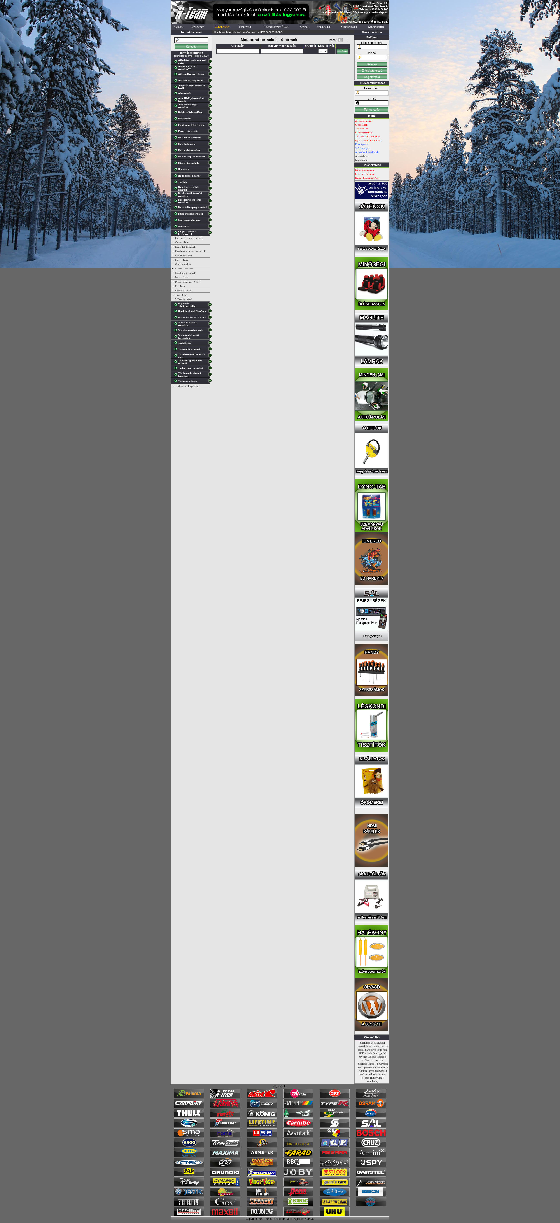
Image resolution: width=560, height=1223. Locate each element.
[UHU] (335, 1215)
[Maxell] (225, 1215)
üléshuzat (365, 1042)
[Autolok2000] (371, 476)
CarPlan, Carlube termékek (188, 238)
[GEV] (225, 1205)
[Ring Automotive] (189, 1156)
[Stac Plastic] (335, 1116)
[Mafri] (371, 1205)
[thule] (189, 1116)
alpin (373, 1042)
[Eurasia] (371, 1116)
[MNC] (262, 1215)
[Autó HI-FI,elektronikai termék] (176, 100)
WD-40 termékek (184, 299)
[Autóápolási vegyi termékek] (176, 106)
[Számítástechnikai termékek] (176, 324)
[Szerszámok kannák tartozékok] (176, 337)
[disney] (189, 1185)
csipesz (384, 1046)
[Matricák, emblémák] (176, 221)
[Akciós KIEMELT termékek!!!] (176, 68)
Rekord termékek (184, 290)
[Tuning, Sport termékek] (176, 369)
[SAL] (371, 1126)
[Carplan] (335, 1097)
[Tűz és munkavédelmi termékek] (176, 375)
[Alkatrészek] (176, 94)
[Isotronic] (298, 1205)
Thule (373, 1077)
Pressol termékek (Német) (188, 281)
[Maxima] (225, 1156)
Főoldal (218, 32)
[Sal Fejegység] (371, 640)
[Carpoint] (189, 1106)
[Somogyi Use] (262, 1136)
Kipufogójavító (366, 1070)
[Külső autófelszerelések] (176, 214)
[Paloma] (189, 1097)
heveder (363, 1056)
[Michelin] (262, 1175)
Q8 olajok (180, 286)
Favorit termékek (183, 255)
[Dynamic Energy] (225, 1185)
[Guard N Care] (335, 1185)
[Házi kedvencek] (176, 144)
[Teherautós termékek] (176, 350)
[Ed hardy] (335, 1165)
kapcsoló (382, 1056)
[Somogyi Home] (225, 1136)
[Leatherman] (335, 1205)
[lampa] (225, 1106)
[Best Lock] (335, 1175)
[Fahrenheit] (189, 1205)
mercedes (383, 1063)
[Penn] (298, 1195)
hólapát (371, 1053)
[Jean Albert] (371, 1185)
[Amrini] (371, 1156)
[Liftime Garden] (225, 1195)
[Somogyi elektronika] (335, 1126)
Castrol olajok (182, 242)
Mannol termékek (184, 268)
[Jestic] (189, 1195)
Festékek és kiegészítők (187, 386)
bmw (369, 1046)
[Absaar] (335, 1156)
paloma (368, 1067)
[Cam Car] (225, 1165)
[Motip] (298, 1106)
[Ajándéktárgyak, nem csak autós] (176, 62)
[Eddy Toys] (262, 1185)
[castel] (371, 1175)
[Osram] (371, 1106)
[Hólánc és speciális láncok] (176, 157)
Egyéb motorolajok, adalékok (190, 251)
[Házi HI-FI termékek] (176, 138)
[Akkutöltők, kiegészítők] (176, 81)
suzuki (368, 1074)
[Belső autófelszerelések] (176, 113)
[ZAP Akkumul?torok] (189, 1175)
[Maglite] (189, 1215)
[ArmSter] (262, 1156)
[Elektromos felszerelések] (176, 125)
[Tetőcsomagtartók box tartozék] (176, 362)
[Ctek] (189, 1165)
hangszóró (381, 1053)
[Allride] (298, 1097)
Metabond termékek (185, 273)
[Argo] (189, 1146)
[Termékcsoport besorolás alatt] (176, 356)
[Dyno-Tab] (262, 1165)
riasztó (384, 1067)
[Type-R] (335, 1106)
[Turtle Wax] (225, 1116)
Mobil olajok (181, 277)
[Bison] (371, 1195)
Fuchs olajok (181, 260)
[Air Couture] (298, 1146)
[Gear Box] (298, 1185)
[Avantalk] (298, 1136)
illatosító (372, 1056)
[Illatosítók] (176, 170)
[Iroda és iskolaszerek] (176, 176)
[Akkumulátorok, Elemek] (176, 75)
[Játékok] (176, 183)
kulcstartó (362, 1063)
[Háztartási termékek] (176, 151)
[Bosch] (371, 1136)
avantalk (361, 1046)
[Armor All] (262, 1146)
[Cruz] (371, 1146)
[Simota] (189, 1126)
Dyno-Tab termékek (185, 246)
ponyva (376, 1067)
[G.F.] (335, 1146)
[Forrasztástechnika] (176, 132)
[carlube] (298, 1126)
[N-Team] (225, 1097)
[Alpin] (262, 1097)
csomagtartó (364, 1049)
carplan (376, 1046)
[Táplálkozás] (176, 343)
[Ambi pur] (262, 1106)
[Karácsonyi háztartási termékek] (176, 195)
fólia (379, 1049)
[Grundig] (225, 1175)
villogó (380, 1077)
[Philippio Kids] (335, 1195)
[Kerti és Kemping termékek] (176, 208)
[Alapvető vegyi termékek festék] (176, 87)
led (376, 1063)
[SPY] (371, 1165)
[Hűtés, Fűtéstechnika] (176, 164)
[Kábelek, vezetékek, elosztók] (176, 189)
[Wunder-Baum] (298, 1116)
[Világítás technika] (176, 381)
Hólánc (362, 1053)
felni (385, 1049)
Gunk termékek (183, 264)
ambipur (380, 1042)
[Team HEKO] (225, 1146)
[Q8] (335, 1136)
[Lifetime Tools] (262, 1126)
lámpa (371, 1063)
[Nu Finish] (262, 1195)
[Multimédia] (176, 227)
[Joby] (298, 1175)
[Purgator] (225, 1126)
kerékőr (365, 1060)
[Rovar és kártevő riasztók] (176, 318)
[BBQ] (298, 1165)
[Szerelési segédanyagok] (176, 331)
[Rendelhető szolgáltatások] (176, 312)
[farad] (298, 1156)
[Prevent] (298, 1215)
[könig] (262, 1116)
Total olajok (181, 295)
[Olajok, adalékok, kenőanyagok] (176, 233)
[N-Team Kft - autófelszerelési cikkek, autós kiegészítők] (191, 23)
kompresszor (377, 1060)
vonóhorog (372, 1081)
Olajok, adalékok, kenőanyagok (240, 32)
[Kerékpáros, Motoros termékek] (176, 202)
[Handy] (262, 1205)
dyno (373, 1049)
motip (360, 1067)
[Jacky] (371, 1097)
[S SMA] (189, 1136)
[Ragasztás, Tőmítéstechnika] (176, 305)
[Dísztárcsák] (176, 119)
